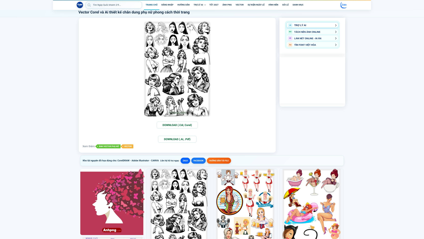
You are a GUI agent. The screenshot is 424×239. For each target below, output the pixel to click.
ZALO (185, 160)
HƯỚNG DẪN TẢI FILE (219, 160)
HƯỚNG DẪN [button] (183, 5)
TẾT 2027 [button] (213, 5)
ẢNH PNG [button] (227, 5)
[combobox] (114, 4)
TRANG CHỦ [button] (152, 5)
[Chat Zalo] (344, 5)
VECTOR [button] (240, 5)
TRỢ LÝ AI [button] (198, 5)
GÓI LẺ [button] (285, 5)
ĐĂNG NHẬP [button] (167, 5)
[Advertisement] (312, 80)
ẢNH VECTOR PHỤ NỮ (109, 146)
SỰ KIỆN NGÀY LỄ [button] (256, 5)
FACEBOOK (199, 160)
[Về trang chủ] (80, 5)
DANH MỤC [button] (298, 5)
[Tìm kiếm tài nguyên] (89, 5)
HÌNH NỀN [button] (273, 5)
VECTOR (128, 146)
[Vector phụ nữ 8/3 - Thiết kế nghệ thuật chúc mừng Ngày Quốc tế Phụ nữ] (112, 202)
